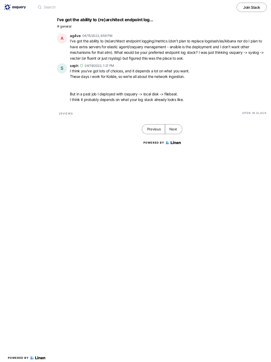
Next (173, 129)
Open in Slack (254, 112)
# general (64, 26)
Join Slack (251, 7)
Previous (154, 129)
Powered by (18, 357)
